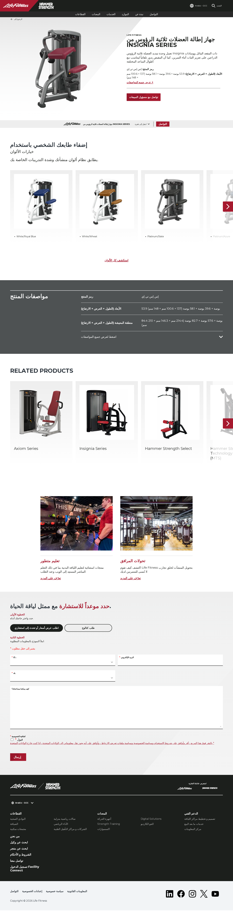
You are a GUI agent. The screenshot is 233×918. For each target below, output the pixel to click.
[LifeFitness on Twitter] (204, 894)
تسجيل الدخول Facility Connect (24, 868)
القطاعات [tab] (80, 14)
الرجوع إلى (18, 19)
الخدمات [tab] (111, 14)
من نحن (15, 836)
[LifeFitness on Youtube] (215, 894)
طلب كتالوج (88, 627)
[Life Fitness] (35, 786)
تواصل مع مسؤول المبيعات (143, 97)
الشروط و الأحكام (20, 854)
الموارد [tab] (125, 14)
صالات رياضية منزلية (65, 818)
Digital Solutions (151, 818)
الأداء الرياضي (61, 823)
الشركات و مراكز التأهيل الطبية (70, 829)
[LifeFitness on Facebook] (181, 894)
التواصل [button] (14, 891)
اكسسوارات (103, 829)
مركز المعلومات (192, 829)
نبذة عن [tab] (139, 14)
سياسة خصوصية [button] (54, 891)
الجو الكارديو (147, 823)
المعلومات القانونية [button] (77, 891)
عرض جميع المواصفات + (140, 82)
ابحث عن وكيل (19, 842)
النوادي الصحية (18, 818)
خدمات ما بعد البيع (194, 823)
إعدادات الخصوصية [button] (32, 891)
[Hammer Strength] (210, 788)
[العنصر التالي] (228, 206)
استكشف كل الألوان (116, 260)
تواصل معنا (16, 861)
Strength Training (108, 823)
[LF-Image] (31, 5)
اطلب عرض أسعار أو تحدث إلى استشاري (36, 627)
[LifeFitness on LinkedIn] (169, 894)
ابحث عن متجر (19, 848)
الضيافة (14, 823)
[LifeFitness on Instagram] (192, 894)
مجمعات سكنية (18, 829)
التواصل (154, 14)
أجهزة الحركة (104, 818)
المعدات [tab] (96, 14)
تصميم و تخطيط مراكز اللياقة (199, 818)
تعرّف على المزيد (50, 578)
